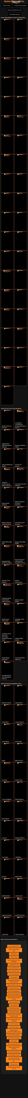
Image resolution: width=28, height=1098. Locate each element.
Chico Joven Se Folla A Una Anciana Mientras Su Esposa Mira (14, 1060)
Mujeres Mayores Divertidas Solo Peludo (14, 961)
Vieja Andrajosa (13, 953)
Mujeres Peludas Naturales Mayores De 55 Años (14, 981)
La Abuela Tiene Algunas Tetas (14, 950)
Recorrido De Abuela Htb (14, 967)
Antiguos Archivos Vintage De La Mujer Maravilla (14, 1015)
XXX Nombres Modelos (14, 14)
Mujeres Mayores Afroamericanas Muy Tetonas (14, 1031)
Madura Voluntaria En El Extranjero (14, 1048)
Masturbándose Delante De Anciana (14, 1068)
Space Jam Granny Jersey (13, 971)
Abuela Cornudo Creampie (14, 1051)
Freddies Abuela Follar (14, 964)
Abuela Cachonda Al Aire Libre (14, 1044)
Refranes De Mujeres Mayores (14, 1034)
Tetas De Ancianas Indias (13, 1008)
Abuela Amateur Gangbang (14, 1037)
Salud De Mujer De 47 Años (14, 1055)
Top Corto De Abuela (14, 1023)
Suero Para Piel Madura (14, 1027)
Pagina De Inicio (6, 5)
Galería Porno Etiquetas (20, 5)
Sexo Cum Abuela (14, 977)
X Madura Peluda (14, 1064)
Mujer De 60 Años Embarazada (14, 985)
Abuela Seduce (14, 1041)
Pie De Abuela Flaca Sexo (14, 988)
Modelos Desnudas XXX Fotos (14, 10)
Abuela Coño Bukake (13, 1002)
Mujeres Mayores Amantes (14, 994)
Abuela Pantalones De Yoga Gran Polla (14, 998)
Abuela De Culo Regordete (14, 991)
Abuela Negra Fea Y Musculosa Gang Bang (14, 1020)
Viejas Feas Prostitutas (14, 1011)
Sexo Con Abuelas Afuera (14, 946)
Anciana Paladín (14, 1005)
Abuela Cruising (14, 957)
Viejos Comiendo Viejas (14, 974)
